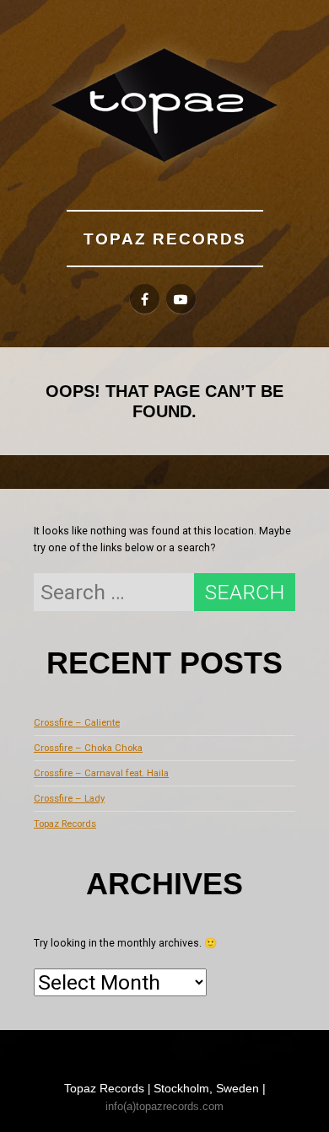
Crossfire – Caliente (77, 722)
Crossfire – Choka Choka (88, 748)
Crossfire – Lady (69, 798)
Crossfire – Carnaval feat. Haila (101, 773)
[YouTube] (181, 299)
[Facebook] (144, 299)
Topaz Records (165, 238)
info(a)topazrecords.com (164, 1106)
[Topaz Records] (164, 105)
